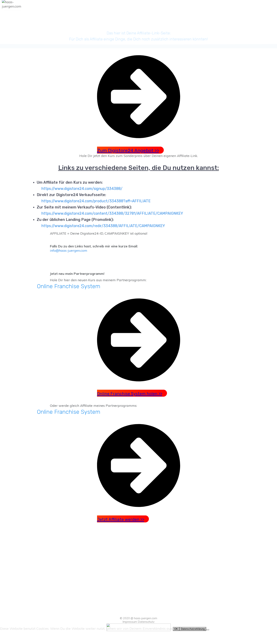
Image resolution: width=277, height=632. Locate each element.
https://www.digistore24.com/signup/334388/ (81, 188)
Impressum (129, 622)
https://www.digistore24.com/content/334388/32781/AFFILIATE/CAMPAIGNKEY (112, 213)
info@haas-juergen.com (68, 250)
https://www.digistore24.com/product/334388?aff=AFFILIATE (96, 201)
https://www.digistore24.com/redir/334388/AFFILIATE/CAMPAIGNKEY (103, 226)
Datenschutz (146, 622)
